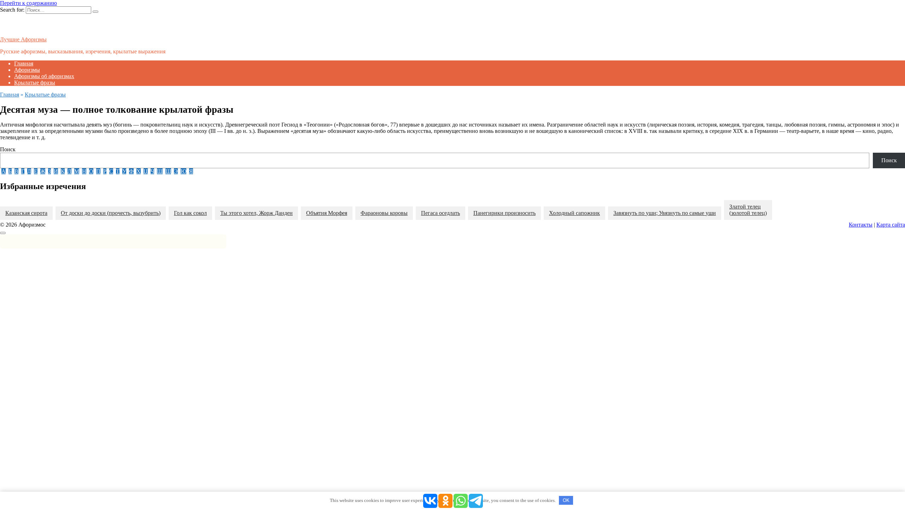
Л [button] (69, 171)
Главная (23, 63)
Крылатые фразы (34, 83)
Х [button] (138, 171)
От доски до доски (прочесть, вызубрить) (110, 213)
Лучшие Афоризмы (23, 39)
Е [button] (35, 171)
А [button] (3, 171)
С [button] (111, 171)
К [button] (63, 171)
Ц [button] (146, 171)
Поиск (8, 149)
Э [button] (176, 171)
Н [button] (84, 171)
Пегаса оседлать (440, 213)
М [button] (76, 171)
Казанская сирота (26, 213)
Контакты (860, 225)
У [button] (124, 171)
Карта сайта (890, 225)
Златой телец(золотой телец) (748, 210)
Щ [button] (168, 171)
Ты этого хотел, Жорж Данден (256, 213)
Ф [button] (131, 171)
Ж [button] (42, 171)
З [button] (49, 171)
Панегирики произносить (504, 213)
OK (566, 500)
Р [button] (104, 171)
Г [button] (22, 171)
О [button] (91, 171)
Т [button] (117, 171)
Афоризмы (27, 70)
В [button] (16, 171)
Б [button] (10, 171)
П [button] (98, 171)
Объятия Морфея (326, 213)
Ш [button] (160, 171)
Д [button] (29, 171)
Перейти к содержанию (28, 3)
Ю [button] (183, 171)
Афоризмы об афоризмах (44, 76)
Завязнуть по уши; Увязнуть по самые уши (664, 213)
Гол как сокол (190, 213)
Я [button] (191, 171)
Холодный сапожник (574, 213)
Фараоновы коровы (384, 213)
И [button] (56, 171)
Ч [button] (152, 171)
